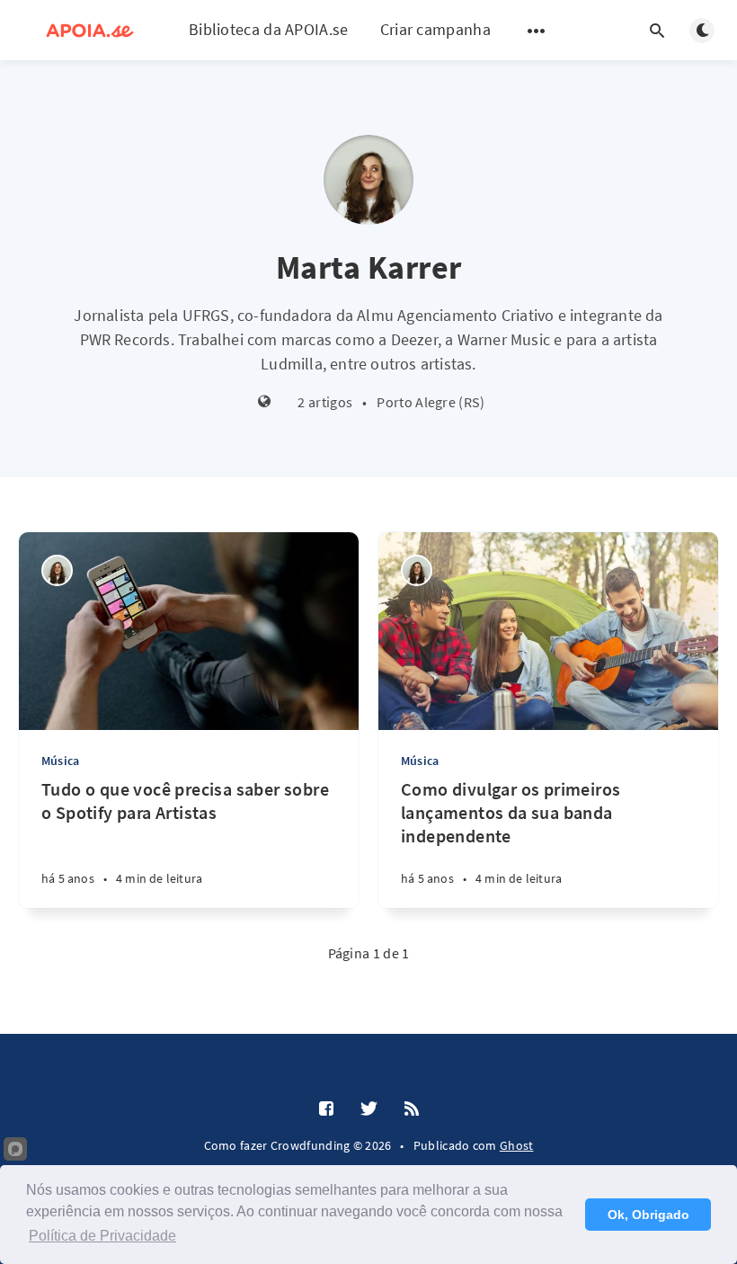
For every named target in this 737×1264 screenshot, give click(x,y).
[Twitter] (368, 1109)
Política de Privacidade (102, 1235)
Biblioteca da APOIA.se (269, 29)
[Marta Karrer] (57, 570)
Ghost (517, 1145)
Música (60, 760)
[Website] (264, 402)
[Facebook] (326, 1109)
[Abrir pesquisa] (657, 30)
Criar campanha (435, 29)
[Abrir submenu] (536, 30)
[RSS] (411, 1109)
